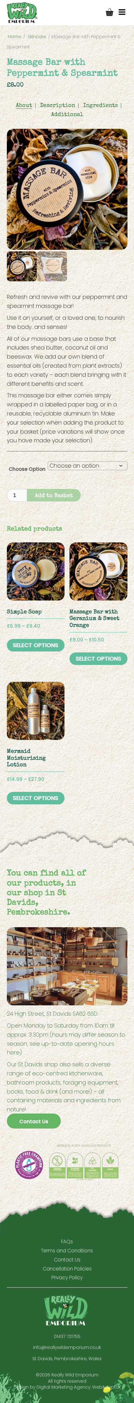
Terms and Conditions (67, 1250)
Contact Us (33, 1121)
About (24, 105)
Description (57, 105)
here (13, 1052)
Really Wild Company (22, 13)
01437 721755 (67, 1337)
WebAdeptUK (106, 1387)
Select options (35, 645)
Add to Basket (54, 496)
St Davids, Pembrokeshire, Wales (67, 1359)
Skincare (37, 37)
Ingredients (100, 105)
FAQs (67, 1241)
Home (14, 37)
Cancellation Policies (67, 1268)
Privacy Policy (67, 1277)
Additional (67, 114)
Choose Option (27, 469)
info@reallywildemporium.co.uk (67, 1347)
